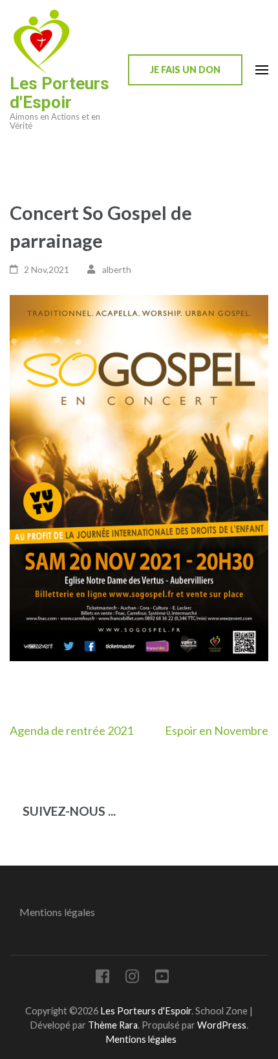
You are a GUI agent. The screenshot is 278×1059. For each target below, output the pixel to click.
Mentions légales (57, 912)
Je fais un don (185, 69)
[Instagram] (132, 978)
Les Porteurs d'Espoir (59, 93)
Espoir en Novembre (216, 730)
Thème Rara (113, 1025)
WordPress (221, 1025)
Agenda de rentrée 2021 (71, 730)
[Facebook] (102, 978)
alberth (116, 269)
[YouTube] (162, 978)
